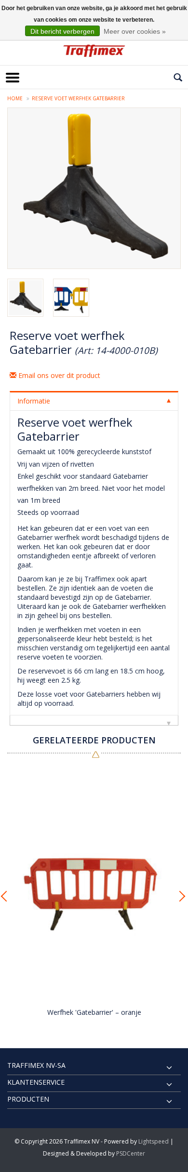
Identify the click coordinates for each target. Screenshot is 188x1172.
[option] (94, 894)
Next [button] (181, 896)
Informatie (33, 400)
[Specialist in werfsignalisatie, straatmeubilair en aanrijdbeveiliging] (94, 50)
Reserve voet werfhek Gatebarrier (78, 98)
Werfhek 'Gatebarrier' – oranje (94, 1012)
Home (15, 98)
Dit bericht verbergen (62, 31)
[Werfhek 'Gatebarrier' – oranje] (94, 883)
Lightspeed (153, 1141)
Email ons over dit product (58, 375)
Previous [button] (7, 896)
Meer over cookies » (135, 31)
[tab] (94, 400)
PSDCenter (130, 1153)
